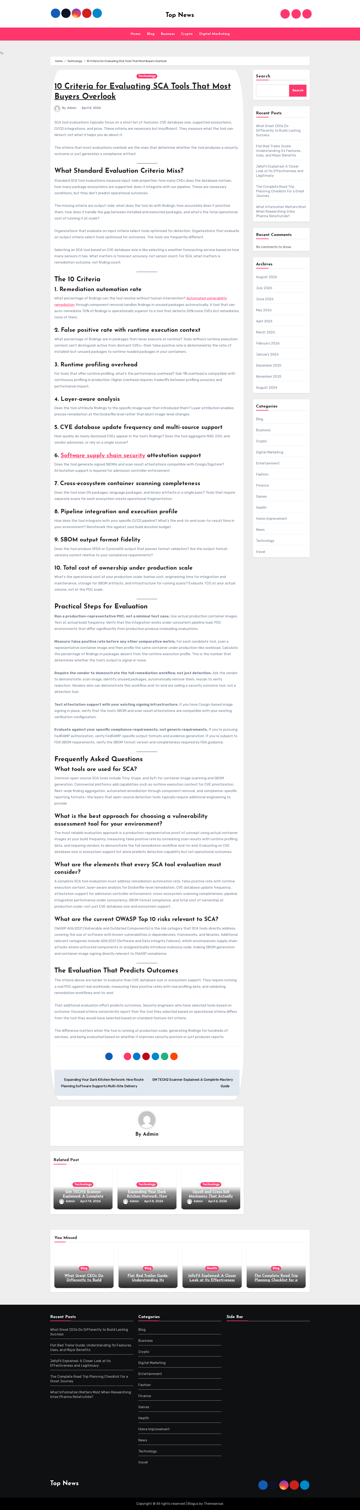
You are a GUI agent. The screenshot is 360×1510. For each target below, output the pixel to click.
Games (261, 496)
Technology (147, 76)
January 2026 (267, 354)
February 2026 (268, 343)
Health (261, 508)
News (260, 530)
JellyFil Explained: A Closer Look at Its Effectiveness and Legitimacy (280, 171)
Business (168, 34)
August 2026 (266, 277)
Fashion (262, 474)
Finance (262, 485)
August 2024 (266, 388)
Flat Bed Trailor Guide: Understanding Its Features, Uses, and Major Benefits (278, 150)
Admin (71, 108)
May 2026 (264, 310)
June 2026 (265, 299)
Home (135, 34)
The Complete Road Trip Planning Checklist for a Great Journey (280, 191)
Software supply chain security (103, 456)
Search (263, 76)
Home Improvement (271, 519)
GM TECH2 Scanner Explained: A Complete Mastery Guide (83, 1196)
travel (260, 552)
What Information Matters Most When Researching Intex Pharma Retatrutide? (281, 211)
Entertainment (268, 463)
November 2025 (268, 376)
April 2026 (264, 321)
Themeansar (213, 1504)
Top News (180, 15)
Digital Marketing (214, 34)
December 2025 (268, 365)
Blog (151, 34)
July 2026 (264, 288)
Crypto (187, 34)
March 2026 (265, 332)
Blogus (193, 1504)
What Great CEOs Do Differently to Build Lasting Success (278, 130)
